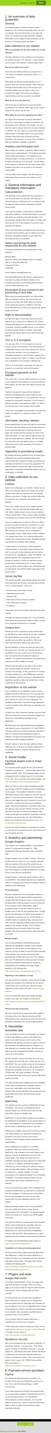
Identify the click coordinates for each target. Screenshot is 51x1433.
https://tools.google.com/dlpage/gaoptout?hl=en (23, 971)
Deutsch (23, 3)
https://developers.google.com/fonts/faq (26, 1329)
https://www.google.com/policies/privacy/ (20, 1335)
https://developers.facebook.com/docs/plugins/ (22, 782)
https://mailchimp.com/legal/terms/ (18, 1244)
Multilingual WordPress (8, 1431)
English (31, 3)
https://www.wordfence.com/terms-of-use (20, 1366)
